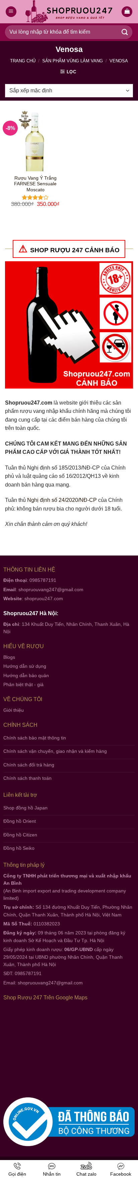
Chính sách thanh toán (27, 778)
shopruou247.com (43, 598)
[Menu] (11, 11)
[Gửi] (125, 32)
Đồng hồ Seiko (18, 848)
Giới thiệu (13, 710)
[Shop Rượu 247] (69, 11)
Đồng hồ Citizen (20, 834)
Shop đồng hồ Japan (25, 807)
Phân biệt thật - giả (23, 684)
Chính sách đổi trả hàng (28, 764)
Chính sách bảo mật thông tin (34, 737)
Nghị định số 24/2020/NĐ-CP (62, 500)
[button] (127, 11)
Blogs (9, 657)
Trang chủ (23, 60)
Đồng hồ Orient (19, 821)
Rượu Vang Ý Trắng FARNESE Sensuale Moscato (35, 184)
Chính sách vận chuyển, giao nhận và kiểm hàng (55, 751)
